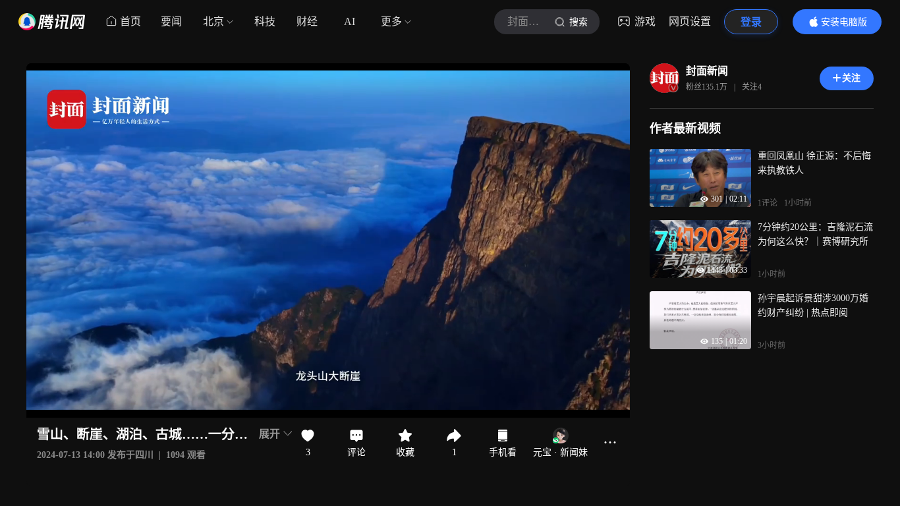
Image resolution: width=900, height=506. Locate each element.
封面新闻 (707, 70)
